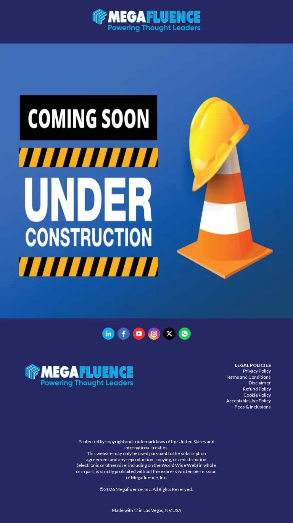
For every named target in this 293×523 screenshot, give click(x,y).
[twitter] (169, 334)
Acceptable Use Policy (248, 401)
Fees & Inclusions (253, 407)
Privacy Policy (257, 371)
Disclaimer (260, 383)
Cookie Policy (257, 395)
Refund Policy (257, 389)
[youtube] (139, 334)
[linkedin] (108, 334)
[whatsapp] (185, 334)
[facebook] (124, 334)
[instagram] (154, 334)
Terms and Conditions (248, 377)
